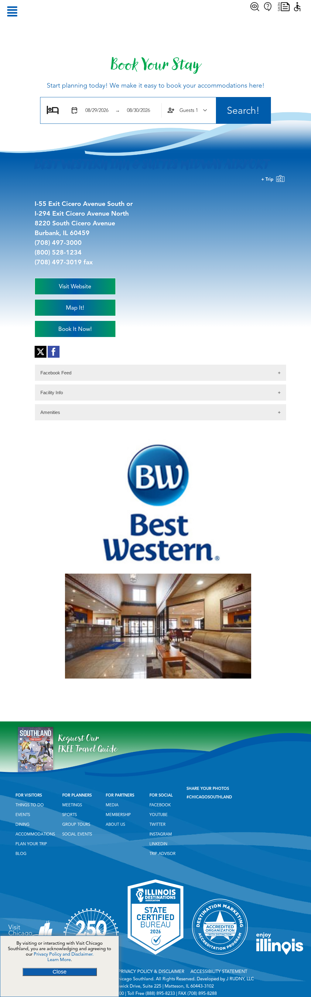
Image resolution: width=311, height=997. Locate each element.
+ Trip (268, 179)
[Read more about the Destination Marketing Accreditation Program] (219, 957)
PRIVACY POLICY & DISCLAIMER (151, 971)
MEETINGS (72, 805)
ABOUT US (115, 824)
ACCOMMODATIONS (35, 834)
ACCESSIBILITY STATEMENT (218, 971)
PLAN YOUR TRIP (31, 844)
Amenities (50, 412)
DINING (22, 824)
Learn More (59, 959)
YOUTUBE (158, 814)
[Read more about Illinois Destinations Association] (155, 957)
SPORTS (69, 814)
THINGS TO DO (29, 805)
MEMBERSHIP (118, 814)
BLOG (20, 853)
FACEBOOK (160, 805)
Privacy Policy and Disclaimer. (64, 954)
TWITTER (157, 824)
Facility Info (51, 392)
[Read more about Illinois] (280, 957)
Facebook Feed (55, 372)
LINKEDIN (158, 844)
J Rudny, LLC (240, 978)
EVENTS (22, 814)
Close (60, 972)
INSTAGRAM (160, 834)
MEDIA (112, 805)
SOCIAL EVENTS (77, 834)
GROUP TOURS (76, 824)
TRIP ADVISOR (162, 853)
